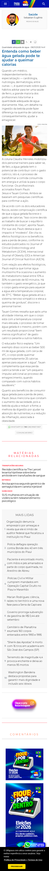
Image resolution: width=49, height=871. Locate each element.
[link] (14, 42)
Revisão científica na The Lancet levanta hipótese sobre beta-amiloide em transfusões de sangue (23, 471)
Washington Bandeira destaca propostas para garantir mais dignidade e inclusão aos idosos (24, 678)
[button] (23, 860)
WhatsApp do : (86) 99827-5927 (26, 427)
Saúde (33, 14)
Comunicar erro (24, 433)
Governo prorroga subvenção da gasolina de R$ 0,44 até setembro (25, 616)
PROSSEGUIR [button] (16, 866)
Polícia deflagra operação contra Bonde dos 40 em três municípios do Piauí (25, 548)
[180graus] (17, 3)
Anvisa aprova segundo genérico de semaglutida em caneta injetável (23, 483)
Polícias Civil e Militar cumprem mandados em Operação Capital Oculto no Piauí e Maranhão (24, 584)
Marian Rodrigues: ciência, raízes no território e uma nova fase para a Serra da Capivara (25, 601)
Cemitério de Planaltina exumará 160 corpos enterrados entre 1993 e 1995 (24, 631)
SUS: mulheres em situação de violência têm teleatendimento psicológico (21, 496)
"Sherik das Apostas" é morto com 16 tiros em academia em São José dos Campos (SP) (25, 646)
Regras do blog (32, 21)
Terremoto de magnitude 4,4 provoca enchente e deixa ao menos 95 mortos (25, 661)
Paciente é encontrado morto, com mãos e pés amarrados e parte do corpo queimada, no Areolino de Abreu (25, 565)
